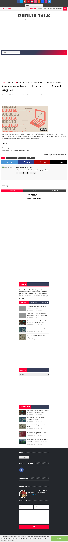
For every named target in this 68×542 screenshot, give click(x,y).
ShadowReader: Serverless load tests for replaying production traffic (38, 321)
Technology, (38, 94)
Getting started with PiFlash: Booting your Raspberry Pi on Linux (37, 433)
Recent (24, 302)
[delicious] (49, 1)
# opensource (22, 158)
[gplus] (25, 1)
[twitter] (21, 1)
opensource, (31, 94)
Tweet (12, 162)
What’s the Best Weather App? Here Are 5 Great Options (49, 9)
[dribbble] (35, 1)
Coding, (26, 94)
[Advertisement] (34, 35)
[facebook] (18, 1)
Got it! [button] (59, 538)
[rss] (39, 1)
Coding (13, 82)
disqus (34, 191)
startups (28, 8)
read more (5, 143)
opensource (20, 82)
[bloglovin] (32, 1)
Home (3, 82)
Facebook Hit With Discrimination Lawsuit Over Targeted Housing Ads (37, 314)
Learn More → (32, 494)
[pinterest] (28, 1)
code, (22, 94)
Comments (44, 302)
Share (28, 162)
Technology (29, 82)
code (8, 82)
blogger (12, 191)
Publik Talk (34, 16)
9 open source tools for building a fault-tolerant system (36, 329)
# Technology (31, 158)
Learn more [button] (10, 540)
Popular (34, 302)
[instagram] (46, 1)
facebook (55, 191)
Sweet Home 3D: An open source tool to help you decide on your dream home (37, 441)
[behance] (42, 1)
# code (8, 158)
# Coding (14, 158)
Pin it (44, 162)
